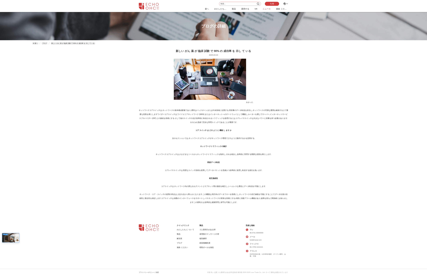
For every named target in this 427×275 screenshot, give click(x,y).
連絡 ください (282, 9)
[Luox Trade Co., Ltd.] (151, 6)
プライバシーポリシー (146, 272)
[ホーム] (151, 230)
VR (256, 9)
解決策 (179, 238)
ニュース (267, 9)
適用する (245, 9)
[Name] (258, 3)
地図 (157, 272)
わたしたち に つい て (220, 9)
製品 (234, 9)
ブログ (44, 43)
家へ (207, 9)
